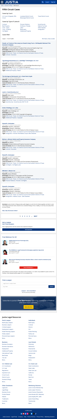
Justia (30, 410)
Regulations (5, 370)
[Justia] (11, 2)
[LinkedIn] (21, 414)
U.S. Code (4, 368)
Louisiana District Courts (26, 16)
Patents (4, 396)
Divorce (30, 327)
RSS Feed (44, 39)
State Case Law (32, 370)
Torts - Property (6, 29)
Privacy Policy (40, 416)
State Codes (32, 368)
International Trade (7, 353)
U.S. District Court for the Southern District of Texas (30, 84)
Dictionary (31, 344)
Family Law (31, 334)
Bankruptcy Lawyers (7, 322)
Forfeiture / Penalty (25, 26)
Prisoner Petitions (25, 24)
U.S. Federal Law (7, 364)
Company (20, 416)
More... (4, 338)
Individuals (32, 320)
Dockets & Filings (6, 379)
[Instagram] (27, 414)
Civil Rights (5, 31)
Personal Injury (32, 336)
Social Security (41, 24)
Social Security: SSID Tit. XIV (21, 102)
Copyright (19, 117)
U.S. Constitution (6, 366)
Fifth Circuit (9, 53)
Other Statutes (42, 27)
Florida (30, 375)
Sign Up (53, 2)
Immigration (41, 29)
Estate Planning (33, 331)
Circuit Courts (5, 375)
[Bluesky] (31, 414)
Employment (5, 349)
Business (4, 342)
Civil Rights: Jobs (16, 165)
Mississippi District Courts (27, 18)
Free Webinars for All (9, 237)
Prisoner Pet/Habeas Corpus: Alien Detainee (24, 133)
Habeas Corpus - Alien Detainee (21, 196)
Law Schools (32, 342)
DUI (30, 329)
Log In (47, 2)
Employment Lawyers (7, 329)
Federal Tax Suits (42, 26)
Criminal (31, 325)
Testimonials (32, 401)
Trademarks (5, 399)
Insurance (13, 55)
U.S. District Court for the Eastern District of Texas (30, 53)
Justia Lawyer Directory (35, 390)
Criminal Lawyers (6, 327)
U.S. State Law (33, 364)
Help (25, 416)
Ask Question (28, 229)
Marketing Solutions (35, 385)
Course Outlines (33, 351)
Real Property (5, 26)
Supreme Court (6, 372)
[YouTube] (23, 414)
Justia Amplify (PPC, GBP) (35, 396)
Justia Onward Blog (34, 399)
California (31, 372)
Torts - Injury (5, 27)
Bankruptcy (23, 29)
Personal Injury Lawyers (8, 336)
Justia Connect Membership (36, 387)
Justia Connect (6, 416)
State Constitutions (34, 366)
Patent (19, 70)
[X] (33, 414)
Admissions (31, 346)
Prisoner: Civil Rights (21, 180)
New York (31, 377)
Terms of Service (31, 416)
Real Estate (5, 355)
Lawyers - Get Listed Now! (28, 291)
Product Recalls (6, 394)
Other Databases (7, 385)
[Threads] (29, 414)
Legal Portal (14, 416)
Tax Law (4, 357)
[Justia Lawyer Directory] (35, 414)
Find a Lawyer (7, 280)
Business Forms (6, 392)
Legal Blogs (5, 390)
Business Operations (7, 346)
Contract (4, 24)
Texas (14, 53)
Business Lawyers (6, 325)
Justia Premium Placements (36, 392)
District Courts (6, 377)
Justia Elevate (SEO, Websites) (36, 394)
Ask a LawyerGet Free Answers (8, 223)
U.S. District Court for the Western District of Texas (30, 69)
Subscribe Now (28, 307)
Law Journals (32, 353)
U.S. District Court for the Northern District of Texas (30, 131)
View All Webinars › (29, 267)
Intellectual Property (25, 31)
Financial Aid (32, 349)
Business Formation (7, 344)
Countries (4, 401)
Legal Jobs (5, 387)
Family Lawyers (6, 334)
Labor (21, 27)
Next (35, 216)
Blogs (30, 355)
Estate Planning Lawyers (8, 331)
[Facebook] (25, 414)
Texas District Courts (43, 16)
